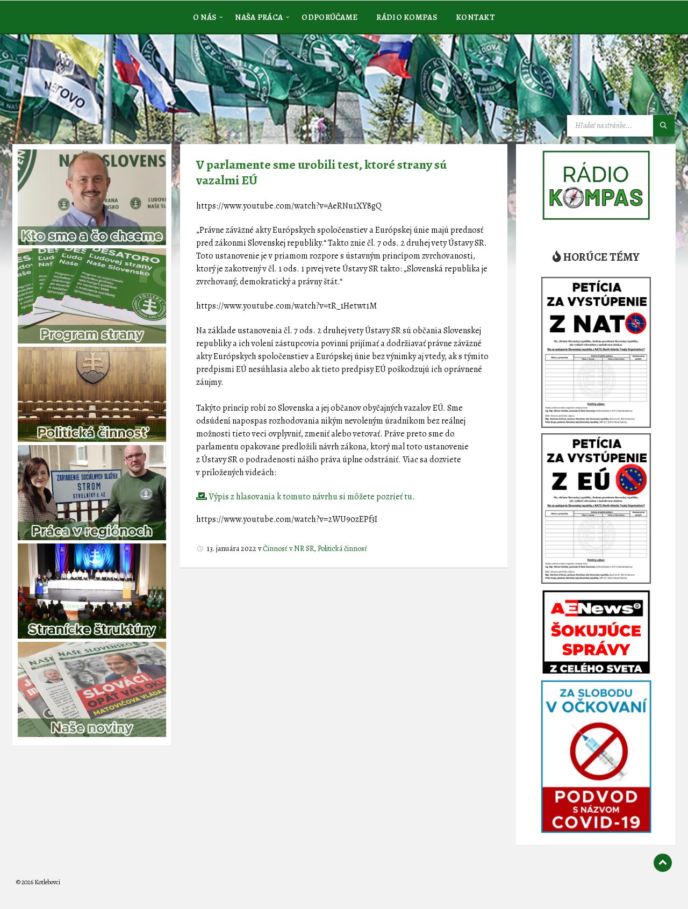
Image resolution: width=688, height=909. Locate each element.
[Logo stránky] (96, 88)
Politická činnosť (342, 548)
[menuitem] (204, 16)
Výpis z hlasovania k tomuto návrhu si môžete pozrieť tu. (311, 497)
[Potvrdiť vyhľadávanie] (664, 126)
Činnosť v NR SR (288, 548)
